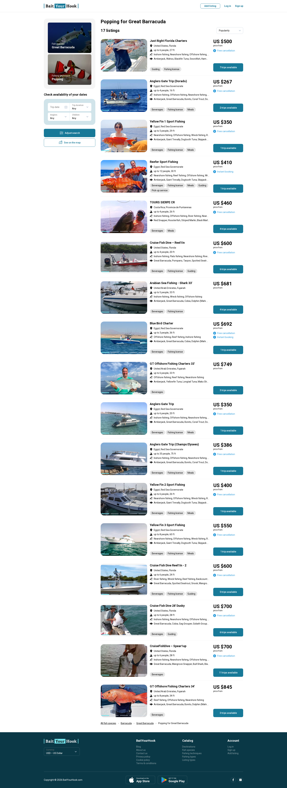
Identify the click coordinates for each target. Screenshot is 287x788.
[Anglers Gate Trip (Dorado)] (172, 95)
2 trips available (228, 107)
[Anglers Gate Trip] (172, 418)
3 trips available (228, 390)
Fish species (188, 750)
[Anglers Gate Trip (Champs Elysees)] (172, 459)
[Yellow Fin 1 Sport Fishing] (172, 136)
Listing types (188, 760)
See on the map (72, 142)
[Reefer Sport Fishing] (172, 176)
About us (141, 750)
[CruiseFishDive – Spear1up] (172, 660)
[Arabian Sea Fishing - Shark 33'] (172, 297)
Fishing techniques (192, 753)
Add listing (210, 6)
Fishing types (189, 756)
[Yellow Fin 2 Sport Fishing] (172, 499)
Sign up (239, 6)
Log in (227, 6)
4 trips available (228, 229)
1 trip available (228, 148)
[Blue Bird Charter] (172, 338)
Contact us (141, 753)
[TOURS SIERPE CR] (172, 217)
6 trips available (228, 269)
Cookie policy (143, 760)
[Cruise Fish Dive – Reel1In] (172, 257)
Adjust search (72, 133)
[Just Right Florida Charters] (172, 55)
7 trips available (228, 67)
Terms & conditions (146, 763)
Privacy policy (143, 756)
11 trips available (228, 672)
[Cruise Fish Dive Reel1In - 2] (172, 580)
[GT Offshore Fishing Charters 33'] (172, 378)
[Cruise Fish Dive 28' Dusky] (172, 620)
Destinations (188, 746)
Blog (138, 746)
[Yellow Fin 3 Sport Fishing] (172, 539)
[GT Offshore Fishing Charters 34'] (172, 701)
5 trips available (228, 592)
